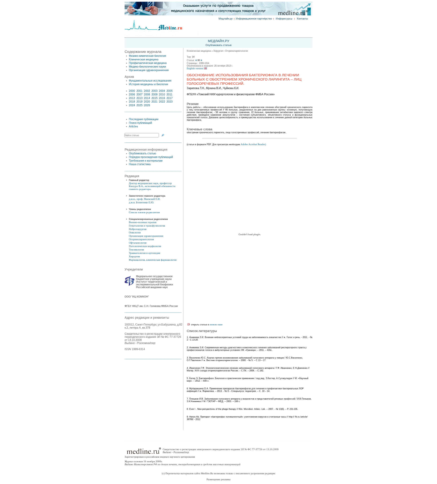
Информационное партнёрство (254, 18)
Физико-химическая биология (147, 55)
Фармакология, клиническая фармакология (153, 259)
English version (195, 68)
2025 (139, 105)
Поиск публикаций (140, 122)
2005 (169, 90)
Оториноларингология (141, 239)
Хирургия (134, 256)
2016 (162, 98)
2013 (139, 98)
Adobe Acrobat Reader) (253, 144)
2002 (147, 90)
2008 (147, 94)
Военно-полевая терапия (142, 222)
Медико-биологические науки (147, 66)
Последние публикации (143, 119)
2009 (154, 94)
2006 (132, 94)
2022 (162, 101)
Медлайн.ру (225, 18)
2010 (162, 94)
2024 (132, 105)
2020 (147, 101)
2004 (162, 90)
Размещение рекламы (218, 479)
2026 (147, 105)
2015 (154, 98)
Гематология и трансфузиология (147, 225)
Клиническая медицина (143, 59)
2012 (132, 98)
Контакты (302, 18)
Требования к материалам (146, 160)
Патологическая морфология (145, 246)
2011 (169, 94)
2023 (169, 101)
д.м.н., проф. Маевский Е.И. (144, 199)
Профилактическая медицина (148, 63)
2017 (169, 98)
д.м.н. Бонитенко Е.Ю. (141, 202)
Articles (133, 126)
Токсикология (136, 249)
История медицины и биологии (148, 84)
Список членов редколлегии (144, 212)
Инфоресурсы (284, 18)
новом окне (216, 324)
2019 (139, 101)
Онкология (135, 232)
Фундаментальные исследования (150, 80)
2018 (132, 101)
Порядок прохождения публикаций (151, 157)
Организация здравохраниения (149, 70)
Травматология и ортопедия (144, 253)
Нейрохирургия (137, 229)
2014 (147, 98)
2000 (132, 90)
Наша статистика (140, 164)
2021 (154, 101)
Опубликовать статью (218, 45)
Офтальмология (137, 242)
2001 (139, 90)
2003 (154, 90)
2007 (139, 94)
